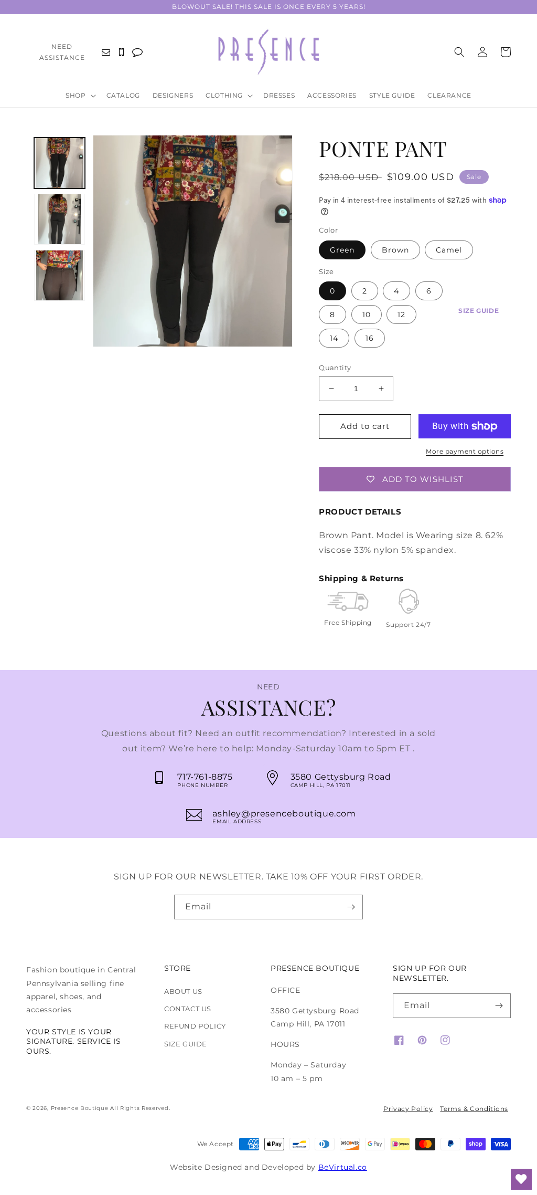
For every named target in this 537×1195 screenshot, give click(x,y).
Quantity (335, 367)
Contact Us (187, 1008)
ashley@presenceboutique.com (284, 814)
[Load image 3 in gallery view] (59, 275)
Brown (395, 250)
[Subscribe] (350, 907)
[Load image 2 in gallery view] (59, 219)
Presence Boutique (80, 1108)
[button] (83, 96)
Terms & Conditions (474, 1109)
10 (366, 314)
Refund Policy (195, 1026)
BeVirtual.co (342, 1167)
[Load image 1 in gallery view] (59, 163)
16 (370, 338)
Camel (449, 250)
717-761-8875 (204, 777)
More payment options (464, 451)
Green (342, 250)
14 (334, 338)
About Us (183, 991)
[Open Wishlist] (521, 1179)
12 (401, 314)
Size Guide (478, 311)
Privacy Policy (408, 1109)
